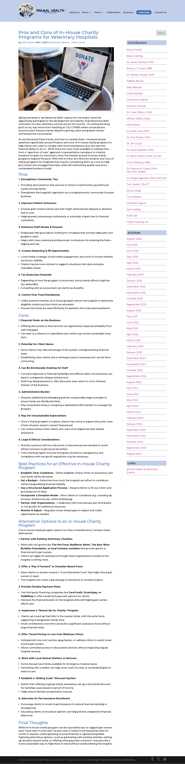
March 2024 (134, 412)
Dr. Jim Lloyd (134, 143)
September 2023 (136, 447)
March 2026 (133, 268)
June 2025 (132, 322)
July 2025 (132, 316)
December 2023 (136, 430)
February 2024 (135, 418)
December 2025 (136, 286)
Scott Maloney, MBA (138, 162)
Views (97, 12)
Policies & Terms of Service (118, 760)
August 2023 (134, 454)
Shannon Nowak (136, 106)
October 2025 (135, 298)
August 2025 (134, 310)
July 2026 (132, 244)
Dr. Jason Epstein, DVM (140, 150)
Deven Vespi (134, 190)
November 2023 (136, 435)
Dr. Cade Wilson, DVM (139, 112)
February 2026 (135, 274)
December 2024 (136, 358)
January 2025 (134, 352)
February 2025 (135, 346)
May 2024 (132, 400)
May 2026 (132, 256)
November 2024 (136, 364)
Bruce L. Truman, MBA (139, 68)
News (85, 12)
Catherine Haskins (137, 99)
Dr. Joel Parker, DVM (138, 137)
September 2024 (137, 376)
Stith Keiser (28, 42)
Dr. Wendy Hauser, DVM (140, 74)
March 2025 (133, 340)
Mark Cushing (135, 56)
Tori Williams (134, 197)
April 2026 (132, 262)
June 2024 (133, 394)
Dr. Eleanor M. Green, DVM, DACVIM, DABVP (142, 170)
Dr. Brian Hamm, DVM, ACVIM (144, 156)
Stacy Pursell (134, 49)
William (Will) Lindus (138, 118)
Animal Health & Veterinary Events (142, 471)
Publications (113, 12)
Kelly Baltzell (134, 87)
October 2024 (135, 370)
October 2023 (135, 442)
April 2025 (132, 334)
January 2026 (134, 280)
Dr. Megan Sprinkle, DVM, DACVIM (146, 178)
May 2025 (132, 328)
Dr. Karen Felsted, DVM (140, 62)
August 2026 (134, 239)
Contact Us (160, 12)
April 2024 (133, 406)
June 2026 (133, 250)
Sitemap (93, 760)
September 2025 (136, 304)
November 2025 (136, 292)
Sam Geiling (133, 209)
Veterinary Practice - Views (63, 42)
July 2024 (132, 388)
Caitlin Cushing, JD (137, 222)
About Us (74, 12)
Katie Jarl (132, 215)
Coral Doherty (135, 93)
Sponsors (128, 12)
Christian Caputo (136, 203)
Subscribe (143, 12)
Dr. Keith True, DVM (138, 131)
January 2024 (134, 424)
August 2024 (134, 382)
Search (161, 33)
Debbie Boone (135, 81)
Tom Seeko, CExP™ (138, 184)
